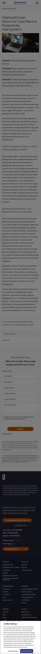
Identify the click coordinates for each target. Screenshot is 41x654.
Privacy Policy (23, 647)
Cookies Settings (12, 651)
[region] (20, 637)
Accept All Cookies (26, 651)
